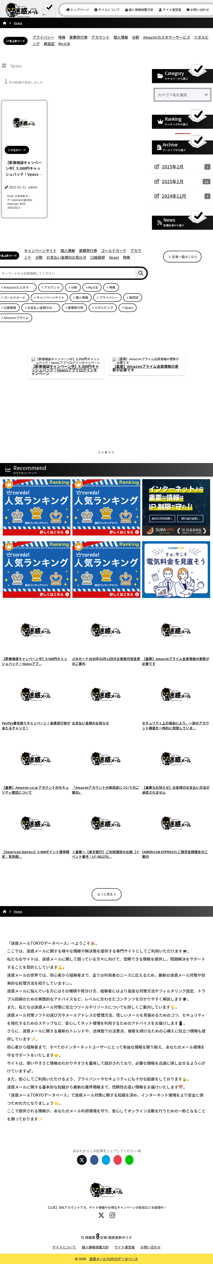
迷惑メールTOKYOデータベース (113, 1258)
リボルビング (104, 307)
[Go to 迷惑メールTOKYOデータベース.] (4, 23)
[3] (106, 452)
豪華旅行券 (78, 37)
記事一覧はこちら (184, 256)
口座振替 (97, 257)
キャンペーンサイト (40, 250)
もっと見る (105, 894)
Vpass (114, 257)
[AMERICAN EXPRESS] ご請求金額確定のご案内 (65, 368)
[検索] (141, 273)
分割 (135, 37)
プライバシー (43, 37)
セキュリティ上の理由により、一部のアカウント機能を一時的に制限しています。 (146, 368)
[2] (103, 452)
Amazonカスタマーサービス (166, 37)
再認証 (49, 43)
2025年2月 (173, 167)
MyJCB (64, 43)
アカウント (100, 37)
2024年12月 (174, 196)
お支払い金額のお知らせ (66, 257)
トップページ (79, 9)
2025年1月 (173, 181)
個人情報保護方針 (141, 9)
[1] (99, 452)
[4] (109, 452)
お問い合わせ (199, 9)
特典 (61, 37)
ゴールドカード (114, 250)
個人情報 (121, 37)
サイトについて (108, 9)
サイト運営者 (171, 9)
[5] (113, 452)
